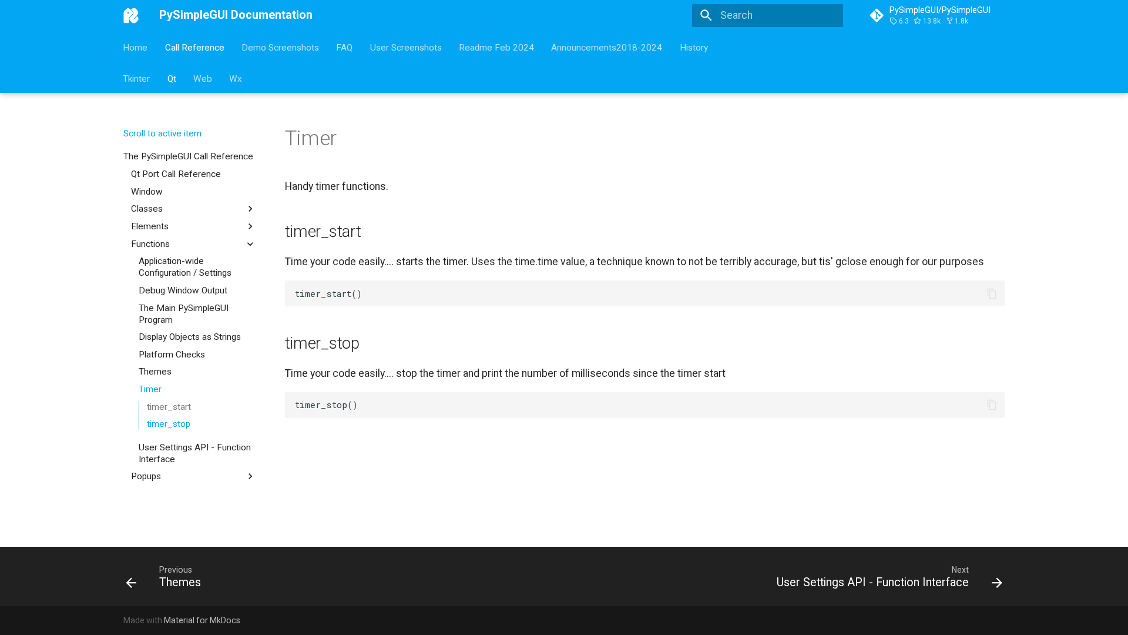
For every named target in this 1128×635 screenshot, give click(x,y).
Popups (146, 476)
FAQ (345, 47)
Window (147, 191)
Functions (150, 244)
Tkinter (136, 78)
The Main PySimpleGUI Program (184, 314)
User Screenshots (406, 47)
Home (135, 47)
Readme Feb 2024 (496, 47)
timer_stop (168, 424)
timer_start (169, 407)
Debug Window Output (183, 290)
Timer (150, 389)
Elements (150, 226)
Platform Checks (172, 354)
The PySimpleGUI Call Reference (188, 156)
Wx (236, 78)
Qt (171, 78)
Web (202, 78)
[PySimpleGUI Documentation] (131, 15)
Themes (155, 371)
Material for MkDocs (202, 620)
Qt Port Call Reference (176, 174)
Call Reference (194, 47)
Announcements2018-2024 (607, 47)
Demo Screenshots (280, 47)
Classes (147, 208)
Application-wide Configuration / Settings (185, 267)
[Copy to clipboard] (991, 293)
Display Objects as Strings (190, 337)
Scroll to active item (162, 133)
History (694, 47)
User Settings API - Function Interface (195, 453)
